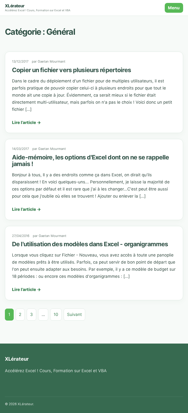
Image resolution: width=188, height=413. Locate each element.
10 (56, 314)
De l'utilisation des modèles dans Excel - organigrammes (90, 244)
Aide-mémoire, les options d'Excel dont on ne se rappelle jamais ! (90, 160)
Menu (174, 7)
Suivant (74, 314)
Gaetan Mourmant (51, 61)
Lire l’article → (26, 122)
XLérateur (14, 5)
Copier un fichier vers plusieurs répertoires (71, 70)
